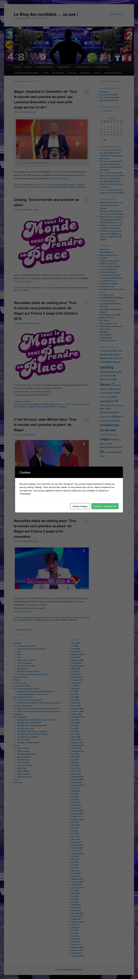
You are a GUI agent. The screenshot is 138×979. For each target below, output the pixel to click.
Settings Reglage (80, 506)
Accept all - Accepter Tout (105, 506)
